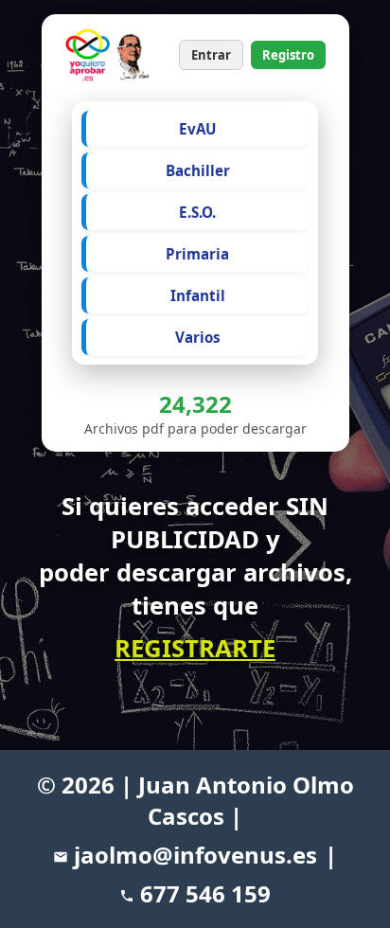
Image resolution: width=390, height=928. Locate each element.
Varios (198, 337)
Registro (288, 54)
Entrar (211, 54)
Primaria (197, 253)
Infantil (197, 295)
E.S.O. (197, 212)
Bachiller (198, 170)
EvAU (197, 128)
